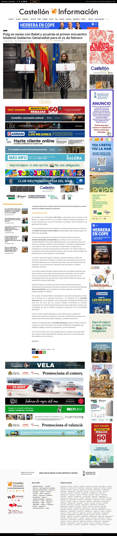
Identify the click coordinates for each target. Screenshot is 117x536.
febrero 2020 (70, 504)
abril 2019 (97, 506)
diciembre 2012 (84, 524)
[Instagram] (22, 1)
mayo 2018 (81, 509)
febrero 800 (107, 524)
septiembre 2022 (103, 496)
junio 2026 (75, 486)
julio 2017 (103, 511)
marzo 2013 (63, 524)
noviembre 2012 (93, 524)
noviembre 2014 (72, 519)
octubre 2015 (101, 516)
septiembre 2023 (64, 494)
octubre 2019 (101, 504)
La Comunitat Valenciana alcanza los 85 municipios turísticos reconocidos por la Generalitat (13, 211)
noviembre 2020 (105, 501)
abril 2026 (88, 486)
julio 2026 (69, 486)
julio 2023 (79, 494)
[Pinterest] (40, 352)
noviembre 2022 (86, 496)
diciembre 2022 (77, 496)
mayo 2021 (62, 501)
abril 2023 (98, 494)
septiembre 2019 (64, 506)
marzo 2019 (103, 506)
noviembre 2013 (105, 521)
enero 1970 (100, 524)
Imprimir (35, 357)
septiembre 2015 (109, 516)
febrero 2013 (70, 524)
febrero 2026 (102, 486)
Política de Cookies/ (67, 534)
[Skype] (23, 491)
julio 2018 (69, 509)
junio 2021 (109, 499)
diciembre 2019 (84, 504)
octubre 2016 (63, 514)
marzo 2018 (94, 509)
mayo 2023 (91, 494)
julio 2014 (103, 519)
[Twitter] (19, 1)
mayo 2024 (99, 491)
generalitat (43, 349)
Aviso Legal (49, 534)
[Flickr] (20, 491)
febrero (37, 349)
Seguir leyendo (45, 101)
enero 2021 (89, 501)
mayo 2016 (98, 514)
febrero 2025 (82, 489)
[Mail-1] (26, 1)
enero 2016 (76, 516)
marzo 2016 (63, 516)
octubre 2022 (95, 496)
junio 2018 (75, 509)
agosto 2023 (72, 494)
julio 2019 (78, 506)
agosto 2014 (97, 519)
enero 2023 (70, 496)
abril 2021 (69, 501)
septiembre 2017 (88, 511)
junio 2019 (84, 506)
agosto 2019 (72, 506)
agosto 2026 (63, 486)
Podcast (35, 1)
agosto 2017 (96, 511)
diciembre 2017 (63, 511)
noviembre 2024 (105, 489)
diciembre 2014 (63, 519)
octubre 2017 (80, 511)
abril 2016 (104, 514)
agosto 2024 (80, 491)
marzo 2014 (75, 521)
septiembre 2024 (72, 491)
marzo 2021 (75, 501)
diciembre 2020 (96, 501)
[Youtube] (24, 1)
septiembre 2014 (89, 519)
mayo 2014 (62, 521)
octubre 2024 (63, 491)
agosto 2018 (63, 509)
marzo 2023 (104, 494)
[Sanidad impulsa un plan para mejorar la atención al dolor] (25, 221)
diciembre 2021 (63, 499)
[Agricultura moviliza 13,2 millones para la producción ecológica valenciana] (25, 229)
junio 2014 (109, 519)
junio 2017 (109, 511)
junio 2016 (92, 514)
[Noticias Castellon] (58, 11)
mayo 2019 (90, 506)
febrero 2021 (82, 501)
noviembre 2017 (72, 511)
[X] (37, 352)
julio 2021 (103, 499)
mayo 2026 (82, 486)
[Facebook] (17, 1)
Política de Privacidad (57, 534)
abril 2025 (69, 489)
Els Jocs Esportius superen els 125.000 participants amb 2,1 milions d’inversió (11, 249)
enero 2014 (89, 521)
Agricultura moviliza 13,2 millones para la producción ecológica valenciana (13, 229)
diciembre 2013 (97, 521)
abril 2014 (69, 521)
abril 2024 (105, 491)
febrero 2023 (63, 496)
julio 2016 (86, 514)
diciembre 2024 (97, 489)
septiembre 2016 (71, 514)
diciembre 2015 (84, 516)
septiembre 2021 (88, 499)
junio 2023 (85, 494)
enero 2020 (77, 504)
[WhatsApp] (44, 352)
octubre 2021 (80, 499)
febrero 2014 (82, 521)
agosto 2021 (96, 499)
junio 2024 (92, 491)
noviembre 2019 (93, 504)
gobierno (49, 349)
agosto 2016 (79, 514)
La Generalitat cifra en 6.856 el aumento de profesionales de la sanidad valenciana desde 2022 (13, 239)
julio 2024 (86, 491)
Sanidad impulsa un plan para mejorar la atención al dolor (13, 220)
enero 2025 (89, 489)
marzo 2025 (75, 489)
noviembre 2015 (92, 516)
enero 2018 (108, 509)
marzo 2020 (63, 504)
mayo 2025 (62, 489)
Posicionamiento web (77, 534)
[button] (107, 19)
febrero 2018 (101, 509)
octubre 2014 (81, 519)
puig (53, 349)
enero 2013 (77, 524)
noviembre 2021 (72, 499)
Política (5, 30)
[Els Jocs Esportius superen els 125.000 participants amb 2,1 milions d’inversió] (25, 249)
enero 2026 (108, 486)
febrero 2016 (70, 516)
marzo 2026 (94, 486)
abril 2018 (88, 509)
